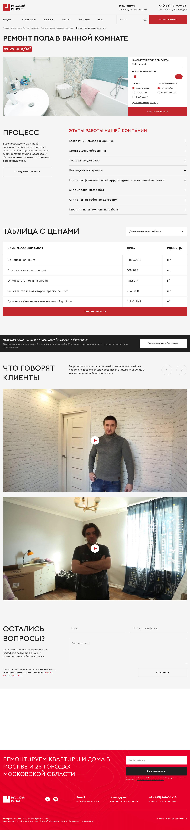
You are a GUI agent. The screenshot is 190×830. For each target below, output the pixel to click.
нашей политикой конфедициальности (150, 780)
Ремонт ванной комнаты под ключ (57, 28)
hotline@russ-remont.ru (87, 801)
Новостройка (167, 88)
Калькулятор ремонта (27, 171)
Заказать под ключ (95, 311)
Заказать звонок (168, 19)
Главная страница (11, 28)
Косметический (142, 88)
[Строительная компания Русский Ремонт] (14, 7)
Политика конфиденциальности (171, 819)
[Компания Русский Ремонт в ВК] (55, 799)
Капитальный (141, 92)
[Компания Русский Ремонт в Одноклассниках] (47, 799)
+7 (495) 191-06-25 (172, 5)
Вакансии (48, 19)
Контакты (84, 19)
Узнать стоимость (157, 111)
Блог (100, 19)
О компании (29, 19)
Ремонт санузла (30, 28)
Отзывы (66, 19)
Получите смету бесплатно (163, 343)
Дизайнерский (142, 97)
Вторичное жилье (168, 92)
